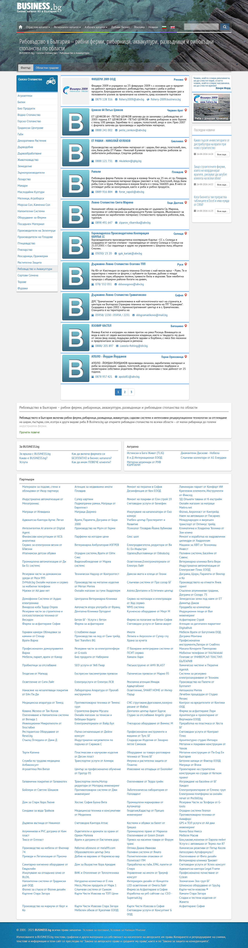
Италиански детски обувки (39, 553)
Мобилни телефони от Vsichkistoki (201, 653)
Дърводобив (25, 147)
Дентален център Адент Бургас (146, 711)
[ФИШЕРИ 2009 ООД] (212, 107)
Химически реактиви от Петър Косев (202, 848)
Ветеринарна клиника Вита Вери (199, 561)
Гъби (20, 134)
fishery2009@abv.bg (131, 99)
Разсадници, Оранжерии (33, 256)
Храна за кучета (137, 640)
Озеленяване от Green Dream (145, 835)
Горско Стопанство (29, 121)
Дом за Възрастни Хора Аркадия (95, 864)
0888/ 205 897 (104, 346)
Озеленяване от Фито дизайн (197, 856)
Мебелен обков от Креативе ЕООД (96, 910)
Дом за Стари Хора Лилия (38, 802)
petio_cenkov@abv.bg (132, 130)
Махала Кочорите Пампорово (197, 648)
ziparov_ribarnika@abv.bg (134, 222)
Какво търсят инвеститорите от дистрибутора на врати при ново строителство (211, 144)
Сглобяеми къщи (85, 632)
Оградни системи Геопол (195, 810)
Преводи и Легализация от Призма (44, 856)
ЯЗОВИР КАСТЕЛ (101, 325)
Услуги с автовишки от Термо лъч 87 (202, 843)
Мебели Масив (188, 835)
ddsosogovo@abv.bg (131, 284)
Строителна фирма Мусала (91, 711)
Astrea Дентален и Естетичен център (150, 590)
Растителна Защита (29, 262)
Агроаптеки (25, 95)
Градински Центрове (30, 128)
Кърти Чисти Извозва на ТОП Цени (96, 893)
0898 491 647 (103, 222)
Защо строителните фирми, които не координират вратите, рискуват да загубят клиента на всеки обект (210, 172)
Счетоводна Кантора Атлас (91, 823)
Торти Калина (30, 752)
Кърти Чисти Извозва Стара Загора (96, 906)
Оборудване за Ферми (32, 217)
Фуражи (23, 288)
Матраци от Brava (190, 765)
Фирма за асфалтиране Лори (197, 711)
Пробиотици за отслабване (39, 665)
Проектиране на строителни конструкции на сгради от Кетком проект (200, 773)
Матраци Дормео (85, 512)
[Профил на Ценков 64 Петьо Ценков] (75, 121)
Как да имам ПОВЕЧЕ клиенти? (91, 462)
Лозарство (24, 179)
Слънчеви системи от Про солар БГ (149, 582)
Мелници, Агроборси (31, 198)
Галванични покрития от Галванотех (44, 781)
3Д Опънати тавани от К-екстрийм (200, 499)
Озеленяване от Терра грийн (145, 781)
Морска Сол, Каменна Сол (34, 205)
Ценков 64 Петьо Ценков (107, 110)
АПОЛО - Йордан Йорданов (108, 356)
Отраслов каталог (37, 27)
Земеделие (25, 166)
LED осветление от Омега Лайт (146, 885)
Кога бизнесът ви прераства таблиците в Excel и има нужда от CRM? (211, 201)
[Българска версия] (164, 27)
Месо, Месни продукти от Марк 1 (95, 885)
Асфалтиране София (192, 906)
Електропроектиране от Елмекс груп (202, 790)
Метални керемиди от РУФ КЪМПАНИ (144, 463)
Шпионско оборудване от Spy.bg (199, 885)
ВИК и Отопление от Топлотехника (97, 873)
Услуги (23, 462)
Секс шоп (133, 536)
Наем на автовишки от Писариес (199, 516)
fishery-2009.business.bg (165, 99)
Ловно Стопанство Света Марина (112, 202)
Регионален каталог (66, 27)
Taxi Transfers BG (85, 640)
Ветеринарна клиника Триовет (198, 860)
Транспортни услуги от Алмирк (94, 761)
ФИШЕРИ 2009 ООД (103, 79)
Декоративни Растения (32, 140)
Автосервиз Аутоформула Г (196, 852)
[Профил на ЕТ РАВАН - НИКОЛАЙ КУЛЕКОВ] (75, 152)
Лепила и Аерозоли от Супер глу (148, 636)
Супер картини (84, 499)
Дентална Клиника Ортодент (93, 611)
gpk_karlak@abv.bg (130, 253)
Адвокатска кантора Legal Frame (199, 868)
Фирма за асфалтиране (89, 624)
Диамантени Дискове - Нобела (200, 453)
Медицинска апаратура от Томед (42, 702)
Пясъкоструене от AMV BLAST (146, 665)
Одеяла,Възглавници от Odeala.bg (148, 553)
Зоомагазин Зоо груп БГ (194, 881)
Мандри (23, 185)
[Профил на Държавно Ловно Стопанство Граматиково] (75, 306)
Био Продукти (26, 108)
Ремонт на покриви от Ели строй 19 (149, 499)
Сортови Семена (28, 275)
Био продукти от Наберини (91, 657)
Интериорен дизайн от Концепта (147, 881)
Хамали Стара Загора (192, 893)
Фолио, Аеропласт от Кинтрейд (199, 512)
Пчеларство (25, 250)
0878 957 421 (103, 376)
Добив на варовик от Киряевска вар (97, 856)
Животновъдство (28, 160)
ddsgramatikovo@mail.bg (151, 315)
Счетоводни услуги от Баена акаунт (149, 624)
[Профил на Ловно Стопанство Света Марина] (75, 214)
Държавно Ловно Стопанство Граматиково (118, 295)
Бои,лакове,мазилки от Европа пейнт (202, 839)
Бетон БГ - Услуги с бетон (90, 619)
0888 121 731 (103, 161)
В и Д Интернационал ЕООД (144, 457)
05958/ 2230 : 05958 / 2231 (112, 315)
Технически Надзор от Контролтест (97, 574)
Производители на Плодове (35, 237)
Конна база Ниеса (190, 831)
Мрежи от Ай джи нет (36, 590)
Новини (153, 27)
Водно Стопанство (29, 115)
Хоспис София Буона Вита (91, 802)
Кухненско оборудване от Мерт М (148, 611)
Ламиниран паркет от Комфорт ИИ (201, 487)
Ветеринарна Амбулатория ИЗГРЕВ (97, 545)
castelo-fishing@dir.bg (133, 346)
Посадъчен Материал (31, 224)
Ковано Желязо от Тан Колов (40, 711)
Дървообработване (29, 153)
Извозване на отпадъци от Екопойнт (149, 769)
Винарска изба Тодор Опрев (40, 607)
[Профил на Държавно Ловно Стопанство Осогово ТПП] (75, 276)
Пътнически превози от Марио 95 (148, 673)
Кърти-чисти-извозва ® (193, 889)
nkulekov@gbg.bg (129, 161)
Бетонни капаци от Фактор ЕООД (200, 761)
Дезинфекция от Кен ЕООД (144, 491)
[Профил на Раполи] (75, 183)
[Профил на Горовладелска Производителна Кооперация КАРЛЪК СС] (75, 245)
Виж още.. (222, 154)
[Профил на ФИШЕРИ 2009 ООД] (75, 91)
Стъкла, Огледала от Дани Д (39, 740)
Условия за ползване (96, 930)
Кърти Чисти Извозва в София (145, 906)
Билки (21, 102)
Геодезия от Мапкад (34, 673)
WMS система (135, 607)
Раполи (96, 171)
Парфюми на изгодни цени (92, 536)
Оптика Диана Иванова (141, 848)
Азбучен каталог (95, 27)
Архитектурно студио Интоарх (198, 740)
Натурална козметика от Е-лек (94, 881)
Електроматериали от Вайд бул (94, 723)
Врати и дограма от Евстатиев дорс (97, 839)
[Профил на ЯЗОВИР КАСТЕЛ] (75, 337)
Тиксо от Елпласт (33, 839)
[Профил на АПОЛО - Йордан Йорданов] (75, 368)
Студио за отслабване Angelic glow (149, 715)
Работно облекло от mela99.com (95, 848)
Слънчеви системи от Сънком (93, 889)
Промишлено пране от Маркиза (147, 831)
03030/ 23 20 (103, 253)
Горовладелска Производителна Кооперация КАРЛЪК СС (120, 235)
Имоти (131, 632)
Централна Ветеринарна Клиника (96, 599)
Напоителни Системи (31, 211)
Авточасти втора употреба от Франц (97, 607)
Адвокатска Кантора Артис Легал (43, 520)
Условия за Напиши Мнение (128, 930)
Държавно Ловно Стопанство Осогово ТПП (118, 264)
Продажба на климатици (194, 607)
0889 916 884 (103, 192)
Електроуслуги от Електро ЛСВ (94, 682)
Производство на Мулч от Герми (95, 528)
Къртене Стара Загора (36, 893)
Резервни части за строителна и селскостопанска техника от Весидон (42, 615)
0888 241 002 (103, 130)
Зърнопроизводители (31, 172)
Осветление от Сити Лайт (38, 682)
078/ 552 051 (103, 284)
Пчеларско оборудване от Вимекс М (150, 723)
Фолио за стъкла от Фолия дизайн (43, 889)
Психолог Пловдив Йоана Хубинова (149, 528)
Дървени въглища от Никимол (41, 823)
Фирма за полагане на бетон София (149, 619)
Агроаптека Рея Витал (36, 769)
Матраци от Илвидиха (36, 512)
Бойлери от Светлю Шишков (40, 790)
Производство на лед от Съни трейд (97, 636)
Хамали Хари (135, 657)
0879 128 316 (103, 99)
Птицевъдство (26, 243)
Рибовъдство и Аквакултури (35, 269)
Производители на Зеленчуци (36, 230)
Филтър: (26, 68)
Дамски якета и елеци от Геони (146, 574)
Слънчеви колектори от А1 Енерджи (203, 457)
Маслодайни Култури (31, 192)
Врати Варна (30, 640)
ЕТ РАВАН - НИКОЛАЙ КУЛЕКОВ (110, 141)
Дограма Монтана (190, 636)
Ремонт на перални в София (144, 487)
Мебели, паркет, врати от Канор (42, 657)
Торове (22, 282)
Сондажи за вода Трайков (38, 810)
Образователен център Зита (92, 852)
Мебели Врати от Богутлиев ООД (200, 632)
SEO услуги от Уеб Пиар (90, 665)
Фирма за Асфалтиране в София (147, 889)
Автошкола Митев (190, 690)
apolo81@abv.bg (129, 376)
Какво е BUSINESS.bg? (33, 458)
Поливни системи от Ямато (144, 852)
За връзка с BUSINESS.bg (35, 454)
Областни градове (47, 68)
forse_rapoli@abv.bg (131, 192)
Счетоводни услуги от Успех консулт (202, 864)
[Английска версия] (172, 27)
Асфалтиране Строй (191, 619)
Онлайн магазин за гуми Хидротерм (97, 590)
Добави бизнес (120, 27)
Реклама (139, 27)
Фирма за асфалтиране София (41, 624)
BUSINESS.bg (43, 930)
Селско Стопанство (30, 79)
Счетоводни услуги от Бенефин (146, 503)
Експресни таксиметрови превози (96, 673)
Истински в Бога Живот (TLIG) (145, 453)
